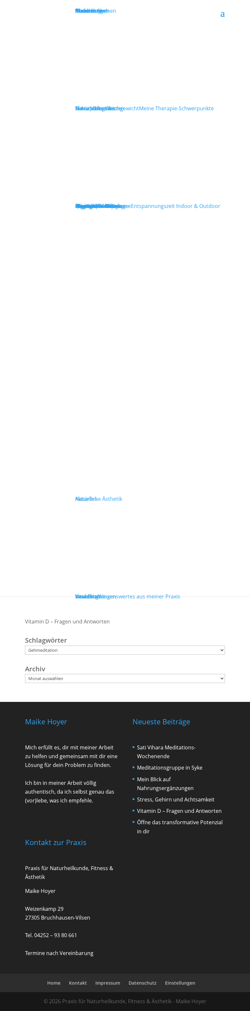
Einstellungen (180, 983)
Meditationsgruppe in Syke (169, 767)
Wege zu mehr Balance (147, 206)
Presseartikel (91, 10)
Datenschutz (143, 983)
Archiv (35, 668)
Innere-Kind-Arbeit (97, 206)
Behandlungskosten (99, 108)
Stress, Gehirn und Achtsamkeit (176, 799)
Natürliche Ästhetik (98, 498)
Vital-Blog (127, 596)
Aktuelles (86, 498)
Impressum (107, 983)
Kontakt (84, 596)
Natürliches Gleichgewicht (144, 108)
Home (54, 983)
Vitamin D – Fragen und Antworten (67, 621)
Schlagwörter (46, 640)
